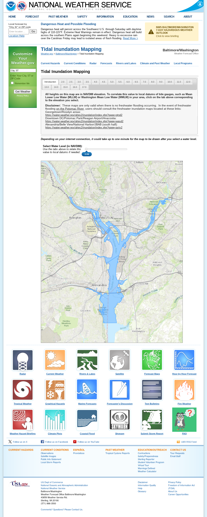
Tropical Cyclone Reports (118, 453)
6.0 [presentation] (128, 82)
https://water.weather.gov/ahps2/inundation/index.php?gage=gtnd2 (83, 115)
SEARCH (169, 16)
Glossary (142, 491)
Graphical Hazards (55, 403)
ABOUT (188, 16)
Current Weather (55, 374)
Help (140, 488)
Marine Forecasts (87, 403)
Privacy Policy (23, 96)
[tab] (50, 82)
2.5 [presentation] (70, 82)
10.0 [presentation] (170, 82)
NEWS (150, 16)
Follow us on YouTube (87, 442)
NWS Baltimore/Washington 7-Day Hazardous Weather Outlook (175, 30)
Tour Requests (177, 453)
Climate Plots (55, 433)
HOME (12, 16)
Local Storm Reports (51, 462)
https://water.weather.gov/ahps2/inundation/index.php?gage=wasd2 (84, 121)
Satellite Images (48, 456)
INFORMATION (105, 16)
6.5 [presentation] (136, 82)
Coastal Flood (87, 433)
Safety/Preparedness (148, 456)
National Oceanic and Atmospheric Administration (64, 485)
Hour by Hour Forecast (184, 374)
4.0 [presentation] (95, 82)
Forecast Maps (152, 374)
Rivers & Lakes (87, 374)
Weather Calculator (147, 471)
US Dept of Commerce (52, 482)
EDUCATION (130, 16)
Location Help (16, 35)
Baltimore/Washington (66, 54)
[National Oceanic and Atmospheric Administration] (10, 6)
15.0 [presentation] (65, 87)
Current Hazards (50, 63)
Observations (47, 453)
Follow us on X (19, 442)
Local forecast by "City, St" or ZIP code (19, 25)
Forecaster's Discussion (120, 403)
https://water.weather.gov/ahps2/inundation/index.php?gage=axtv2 (83, 127)
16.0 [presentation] (75, 87)
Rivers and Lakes (126, 63)
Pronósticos (78, 453)
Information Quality (147, 485)
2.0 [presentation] (62, 82)
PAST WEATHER (58, 16)
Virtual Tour (143, 465)
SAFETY (82, 16)
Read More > (130, 38)
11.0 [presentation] (179, 82)
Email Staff (175, 456)
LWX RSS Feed (188, 442)
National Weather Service (53, 488)
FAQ (184, 433)
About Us (172, 491)
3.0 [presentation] (79, 82)
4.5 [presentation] (103, 82)
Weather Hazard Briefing (23, 433)
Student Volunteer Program (151, 462)
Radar (93, 63)
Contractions (144, 453)
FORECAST (32, 16)
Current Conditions (75, 63)
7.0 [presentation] (144, 82)
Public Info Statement (51, 459)
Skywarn (119, 433)
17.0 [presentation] (84, 87)
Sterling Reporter (146, 459)
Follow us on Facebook (56, 442)
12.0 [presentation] (188, 82)
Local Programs (183, 63)
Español (79, 450)
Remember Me (22, 83)
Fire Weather (184, 403)
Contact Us (178, 450)
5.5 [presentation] (119, 82)
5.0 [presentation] (111, 82)
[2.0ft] (86, 149)
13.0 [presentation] (46, 87)
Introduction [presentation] (50, 82)
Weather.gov (47, 54)
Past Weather (115, 450)
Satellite (119, 374)
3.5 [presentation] (87, 82)
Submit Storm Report (152, 433)
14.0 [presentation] (56, 87)
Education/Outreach (152, 450)
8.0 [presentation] (152, 82)
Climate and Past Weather (155, 63)
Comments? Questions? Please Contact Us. (62, 509)
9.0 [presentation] (160, 82)
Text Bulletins (152, 403)
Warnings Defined (146, 468)
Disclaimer (143, 482)
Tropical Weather (23, 403)
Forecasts (106, 63)
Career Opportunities (178, 494)
